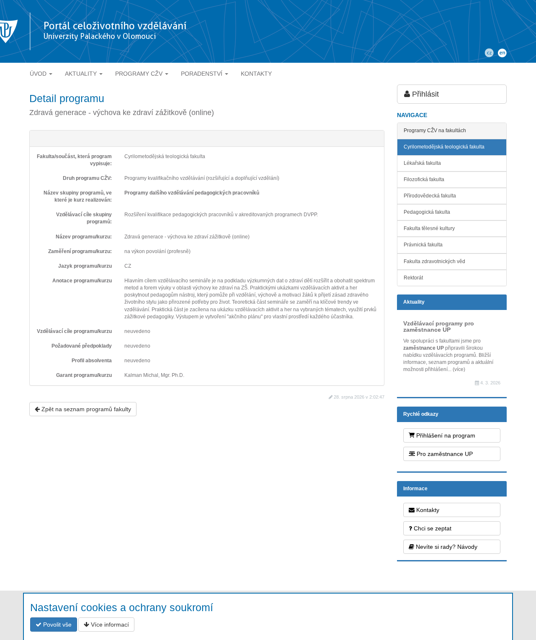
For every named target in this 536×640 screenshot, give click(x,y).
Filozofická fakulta (424, 179)
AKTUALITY (81, 73)
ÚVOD (39, 73)
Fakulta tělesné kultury (429, 228)
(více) (459, 369)
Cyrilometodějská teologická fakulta (444, 147)
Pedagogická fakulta (427, 212)
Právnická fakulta (423, 245)
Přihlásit (424, 94)
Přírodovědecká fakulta (430, 196)
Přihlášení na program (445, 435)
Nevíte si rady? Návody (445, 546)
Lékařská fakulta (422, 163)
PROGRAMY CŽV (139, 73)
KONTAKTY (256, 73)
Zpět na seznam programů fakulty (85, 409)
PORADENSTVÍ (202, 73)
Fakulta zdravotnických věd (434, 261)
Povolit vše (56, 624)
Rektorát (413, 278)
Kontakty (427, 510)
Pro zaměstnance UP (444, 454)
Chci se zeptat (431, 528)
